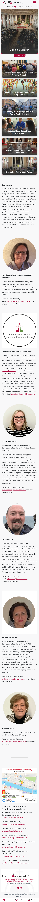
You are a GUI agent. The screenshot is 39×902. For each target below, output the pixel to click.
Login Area (29, 881)
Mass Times (33, 900)
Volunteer (18, 879)
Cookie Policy (20, 881)
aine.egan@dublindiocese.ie (12, 831)
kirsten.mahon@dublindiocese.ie (13, 847)
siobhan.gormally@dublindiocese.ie (14, 838)
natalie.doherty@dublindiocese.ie (14, 490)
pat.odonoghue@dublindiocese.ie (23, 394)
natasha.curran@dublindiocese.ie (13, 824)
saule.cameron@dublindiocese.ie (13, 679)
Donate (25, 879)
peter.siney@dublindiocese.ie (17, 579)
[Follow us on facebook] (17, 888)
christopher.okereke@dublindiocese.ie (15, 863)
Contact (31, 879)
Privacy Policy (11, 881)
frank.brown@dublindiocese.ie (13, 817)
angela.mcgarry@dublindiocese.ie (14, 741)
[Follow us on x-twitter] (21, 888)
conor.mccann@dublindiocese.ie (13, 856)
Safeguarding (9, 879)
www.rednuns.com (9, 371)
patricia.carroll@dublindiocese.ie (18, 301)
